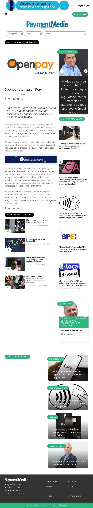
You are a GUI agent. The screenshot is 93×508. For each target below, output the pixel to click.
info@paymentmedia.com (15, 493)
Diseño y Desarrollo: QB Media (55, 505)
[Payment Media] (47, 22)
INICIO (9, 42)
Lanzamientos (31, 42)
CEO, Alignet (66, 334)
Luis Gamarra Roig (72, 330)
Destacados (18, 42)
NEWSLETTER (80, 14)
